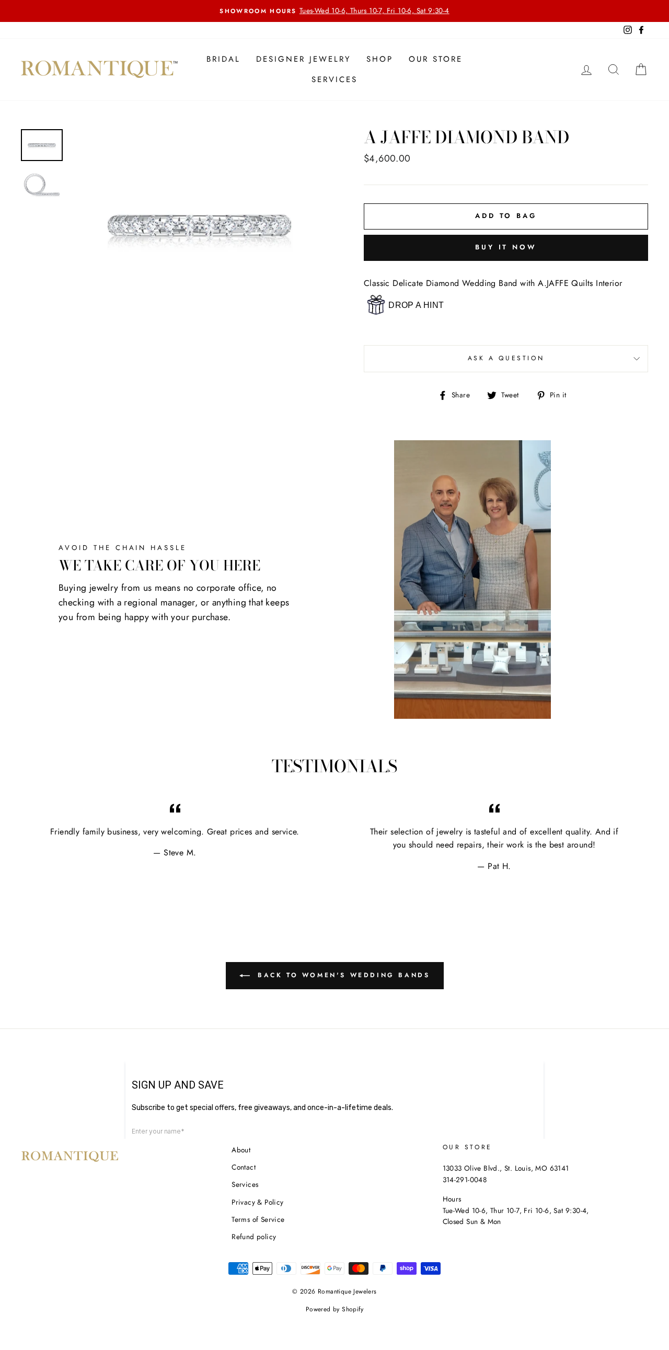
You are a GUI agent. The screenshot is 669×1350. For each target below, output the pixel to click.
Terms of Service (258, 1219)
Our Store (436, 59)
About (241, 1150)
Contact (244, 1167)
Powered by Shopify (334, 1309)
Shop (379, 59)
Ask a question (506, 358)
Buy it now (506, 247)
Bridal (223, 59)
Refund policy (254, 1236)
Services (334, 79)
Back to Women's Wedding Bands (342, 974)
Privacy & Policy (257, 1202)
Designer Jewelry (303, 59)
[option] (334, 11)
